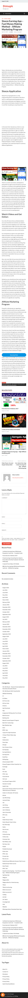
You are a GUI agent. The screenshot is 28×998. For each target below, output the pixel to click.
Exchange (5, 766)
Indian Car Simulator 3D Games (10, 792)
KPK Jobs (5, 814)
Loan (4, 817)
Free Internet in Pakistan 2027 (10, 408)
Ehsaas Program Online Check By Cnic (12, 764)
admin (11, 32)
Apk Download (6, 708)
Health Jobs (5, 786)
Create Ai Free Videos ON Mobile (11, 429)
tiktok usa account (7, 892)
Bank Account (6, 715)
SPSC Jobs (5, 868)
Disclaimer (5, 974)
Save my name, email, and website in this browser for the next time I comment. (13, 539)
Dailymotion (6, 739)
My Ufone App (6, 824)
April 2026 (5, 597)
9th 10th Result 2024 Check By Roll (11, 691)
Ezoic (4, 769)
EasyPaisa (5, 757)
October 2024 (6, 631)
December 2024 (6, 626)
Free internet (6, 776)
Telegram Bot (6, 880)
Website (4, 530)
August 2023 (6, 663)
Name (4, 517)
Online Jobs (5, 836)
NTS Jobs (5, 832)
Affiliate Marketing (7, 693)
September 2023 (7, 660)
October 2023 (6, 658)
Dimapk (8, 6)
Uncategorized (6, 902)
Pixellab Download (7, 849)
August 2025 (6, 617)
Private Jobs (6, 856)
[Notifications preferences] (3, 995)
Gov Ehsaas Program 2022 (9, 781)
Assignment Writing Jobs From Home (12, 713)
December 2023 (6, 653)
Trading (4, 894)
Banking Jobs (6, 718)
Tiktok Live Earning (7, 887)
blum (4, 727)
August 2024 (6, 636)
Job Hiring (5, 805)
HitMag (16, 996)
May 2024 (5, 643)
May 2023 (5, 670)
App (2, 18)
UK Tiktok (5, 899)
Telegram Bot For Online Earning (10, 882)
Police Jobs (5, 851)
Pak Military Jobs (7, 841)
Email (4, 523)
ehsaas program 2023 (8, 761)
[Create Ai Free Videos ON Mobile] (14, 421)
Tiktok (4, 884)
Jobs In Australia (7, 812)
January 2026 (6, 604)
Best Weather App (7, 725)
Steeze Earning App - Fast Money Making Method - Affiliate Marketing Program (13, 384)
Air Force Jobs (6, 700)
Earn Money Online (7, 747)
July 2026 (5, 590)
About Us (5, 969)
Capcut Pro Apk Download (9, 732)
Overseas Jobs (6, 839)
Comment (5, 497)
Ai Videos (5, 698)
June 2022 (5, 675)
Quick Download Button (9, 984)
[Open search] (24, 13)
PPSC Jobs (5, 853)
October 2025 (6, 612)
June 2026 (5, 592)
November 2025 (7, 609)
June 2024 (5, 641)
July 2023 (5, 665)
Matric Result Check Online (9, 822)
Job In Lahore (6, 807)
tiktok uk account (7, 889)
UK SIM (4, 897)
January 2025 (6, 624)
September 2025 (7, 614)
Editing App (5, 759)
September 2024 (7, 634)
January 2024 (6, 651)
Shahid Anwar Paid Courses (9, 863)
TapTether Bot (6, 875)
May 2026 (5, 595)
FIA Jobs (5, 771)
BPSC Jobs (5, 730)
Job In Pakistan (6, 810)
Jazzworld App (6, 800)
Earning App (6, 749)
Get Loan (5, 779)
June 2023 (5, 668)
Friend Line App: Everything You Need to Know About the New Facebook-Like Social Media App (13, 559)
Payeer (4, 846)
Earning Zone (6, 754)
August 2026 (6, 587)
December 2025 (6, 607)
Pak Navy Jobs (6, 844)
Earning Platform (7, 752)
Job (3, 802)
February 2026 (6, 602)
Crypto (4, 737)
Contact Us (5, 971)
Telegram (5, 877)
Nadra (4, 827)
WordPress (9, 996)
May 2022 (5, 678)
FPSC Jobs (5, 774)
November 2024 (7, 629)
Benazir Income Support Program (11, 720)
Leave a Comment (17, 32)
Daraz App (5, 742)
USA (4, 904)
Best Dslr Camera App (8, 722)
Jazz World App (6, 797)
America (5, 705)
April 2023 (5, 673)
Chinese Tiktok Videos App (9, 735)
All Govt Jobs (6, 703)
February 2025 (6, 621)
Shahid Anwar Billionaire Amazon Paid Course (14, 861)
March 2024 (6, 648)
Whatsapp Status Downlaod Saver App (12, 909)
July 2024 (5, 639)
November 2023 (7, 656)
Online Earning (7, 18)
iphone (4, 795)
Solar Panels (6, 866)
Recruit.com (5, 858)
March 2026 (6, 599)
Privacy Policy (6, 976)
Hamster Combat (7, 783)
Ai (3, 696)
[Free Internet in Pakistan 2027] (14, 400)
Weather (5, 906)
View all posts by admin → (18, 477)
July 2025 (5, 619)
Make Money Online (8, 819)
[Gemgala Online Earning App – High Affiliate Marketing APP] (14, 442)
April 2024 (5, 646)
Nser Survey (5, 829)
